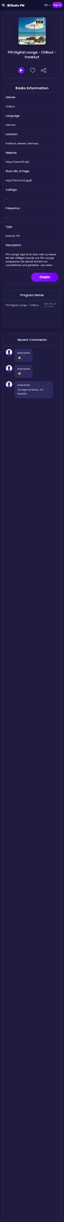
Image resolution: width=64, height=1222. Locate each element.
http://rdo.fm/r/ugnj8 (19, 180)
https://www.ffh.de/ (17, 162)
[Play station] (21, 70)
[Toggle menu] (3, 5)
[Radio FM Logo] (15, 5)
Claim (44, 277)
